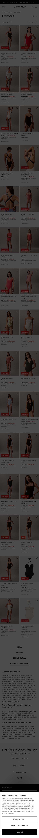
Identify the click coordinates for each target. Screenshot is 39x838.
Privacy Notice (9, 813)
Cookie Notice (28, 811)
